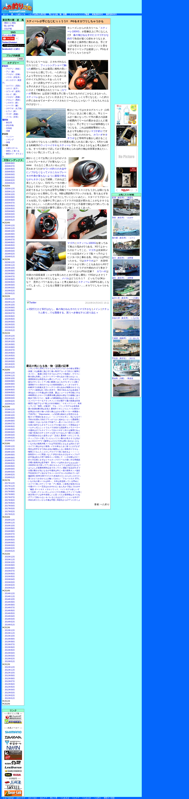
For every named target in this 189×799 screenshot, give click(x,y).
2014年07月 (9, 607)
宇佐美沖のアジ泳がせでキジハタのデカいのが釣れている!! (53, 473)
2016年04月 (9, 542)
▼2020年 (6, 370)
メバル (65, 278)
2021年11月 (9, 339)
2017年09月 (9, 491)
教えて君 (53, 798)
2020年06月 (9, 390)
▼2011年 (6, 701)
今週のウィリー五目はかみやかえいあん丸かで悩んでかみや (54, 486)
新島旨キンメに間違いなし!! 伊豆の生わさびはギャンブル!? (54, 454)
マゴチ (70, 243)
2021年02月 (9, 364)
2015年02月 (9, 585)
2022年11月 (9, 302)
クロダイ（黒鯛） (13, 97)
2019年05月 (9, 429)
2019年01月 (9, 440)
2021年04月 (9, 358)
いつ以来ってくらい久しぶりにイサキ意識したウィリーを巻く (55, 492)
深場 (8, 142)
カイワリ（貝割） (13, 86)
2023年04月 (9, 285)
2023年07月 (9, 276)
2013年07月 (9, 644)
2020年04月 (9, 395)
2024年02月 (9, 254)
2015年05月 (9, 576)
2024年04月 (9, 248)
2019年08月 (9, 421)
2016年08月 (9, 531)
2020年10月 (9, 378)
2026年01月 (9, 183)
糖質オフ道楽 (109, 798)
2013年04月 (9, 653)
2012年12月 (9, 667)
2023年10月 (9, 268)
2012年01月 (9, 698)
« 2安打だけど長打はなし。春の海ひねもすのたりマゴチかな (59, 309)
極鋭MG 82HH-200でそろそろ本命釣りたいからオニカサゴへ (54, 476)
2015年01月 (9, 588)
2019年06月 (9, 426)
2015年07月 (9, 571)
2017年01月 (9, 514)
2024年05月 (9, 245)
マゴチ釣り (97, 131)
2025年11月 (9, 191)
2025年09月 (9, 197)
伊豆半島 (10, 125)
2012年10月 (9, 673)
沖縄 (8, 131)
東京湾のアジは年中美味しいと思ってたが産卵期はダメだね (54, 495)
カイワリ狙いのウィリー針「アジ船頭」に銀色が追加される (54, 484)
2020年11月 (9, 375)
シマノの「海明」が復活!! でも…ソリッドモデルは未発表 (53, 406)
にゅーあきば (8, 798)
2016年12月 (9, 520)
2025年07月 (9, 203)
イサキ (53, 145)
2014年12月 (9, 593)
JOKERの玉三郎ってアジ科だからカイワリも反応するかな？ (54, 465)
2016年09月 (9, 528)
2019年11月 (9, 412)
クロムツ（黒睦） (13, 100)
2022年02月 (9, 327)
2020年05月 (9, 392)
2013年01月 (9, 661)
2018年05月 (9, 466)
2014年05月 (9, 613)
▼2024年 (6, 223)
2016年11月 (9, 523)
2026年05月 (9, 172)
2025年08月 (9, 200)
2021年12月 (9, 336)
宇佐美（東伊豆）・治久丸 (123, 358)
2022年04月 (9, 322)
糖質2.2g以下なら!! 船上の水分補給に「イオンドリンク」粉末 (55, 403)
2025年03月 (9, 214)
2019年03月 (9, 435)
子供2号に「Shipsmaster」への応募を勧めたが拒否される (53, 414)
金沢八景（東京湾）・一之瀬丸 (125, 298)
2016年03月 (9, 545)
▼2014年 (6, 591)
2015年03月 (9, 582)
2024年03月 (9, 251)
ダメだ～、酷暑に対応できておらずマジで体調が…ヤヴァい (54, 374)
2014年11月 (9, 596)
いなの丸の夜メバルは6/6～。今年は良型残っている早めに (53, 481)
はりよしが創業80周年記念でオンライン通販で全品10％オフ (54, 468)
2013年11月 (9, 633)
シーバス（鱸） (12, 105)
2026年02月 (9, 180)
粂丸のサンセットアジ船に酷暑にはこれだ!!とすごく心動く (53, 382)
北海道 (9, 128)
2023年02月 (9, 291)
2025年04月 (9, 211)
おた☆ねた (32, 798)
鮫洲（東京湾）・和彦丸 (122, 198)
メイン (96, 309)
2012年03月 (9, 693)
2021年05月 (9, 356)
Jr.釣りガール (12, 148)
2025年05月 (9, 208)
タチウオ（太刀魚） (14, 108)
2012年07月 (9, 681)
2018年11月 (9, 449)
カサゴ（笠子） (12, 88)
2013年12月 (9, 630)
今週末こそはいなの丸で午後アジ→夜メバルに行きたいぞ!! (53, 422)
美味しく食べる (12, 151)
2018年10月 (9, 452)
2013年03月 (9, 656)
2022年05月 (9, 319)
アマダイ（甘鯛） (13, 74)
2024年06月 (9, 242)
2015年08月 (9, 568)
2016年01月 (9, 551)
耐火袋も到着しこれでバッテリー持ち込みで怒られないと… (54, 376)
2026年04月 (9, 174)
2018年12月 (9, 446)
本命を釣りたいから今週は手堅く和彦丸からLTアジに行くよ (54, 500)
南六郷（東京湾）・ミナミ (123, 238)
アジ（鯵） (11, 71)
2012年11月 (9, 670)
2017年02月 (9, 511)
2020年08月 (9, 384)
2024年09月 (9, 234)
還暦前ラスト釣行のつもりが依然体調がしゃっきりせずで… (54, 385)
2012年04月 (9, 690)
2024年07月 (9, 240)
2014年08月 (9, 605)
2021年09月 (9, 344)
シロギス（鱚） (12, 103)
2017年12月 (9, 483)
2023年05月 (9, 282)
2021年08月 (9, 347)
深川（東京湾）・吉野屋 (122, 258)
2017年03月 (9, 508)
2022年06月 (9, 316)
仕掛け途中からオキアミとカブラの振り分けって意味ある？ (54, 425)
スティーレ (32, 97)
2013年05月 (9, 650)
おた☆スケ (21, 798)
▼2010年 (6, 704)
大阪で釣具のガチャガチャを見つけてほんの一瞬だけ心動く (54, 433)
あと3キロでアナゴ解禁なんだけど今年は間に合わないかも (53, 441)
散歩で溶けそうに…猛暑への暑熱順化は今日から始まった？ (54, 398)
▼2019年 (6, 407)
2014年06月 (9, 610)
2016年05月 (9, 540)
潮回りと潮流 (10, 23)
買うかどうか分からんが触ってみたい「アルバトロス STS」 (54, 478)
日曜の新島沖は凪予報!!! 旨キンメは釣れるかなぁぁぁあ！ (54, 462)
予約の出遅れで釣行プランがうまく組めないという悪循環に (54, 419)
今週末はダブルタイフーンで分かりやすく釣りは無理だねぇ (54, 430)
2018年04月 (9, 469)
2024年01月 (9, 256)
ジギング (10, 139)
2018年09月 (9, 455)
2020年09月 (9, 381)
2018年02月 (9, 475)
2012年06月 (9, 684)
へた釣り (97, 798)
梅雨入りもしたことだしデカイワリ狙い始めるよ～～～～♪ (53, 452)
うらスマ (75, 798)
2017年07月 (9, 497)
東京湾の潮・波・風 (13, 20)
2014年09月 (9, 602)
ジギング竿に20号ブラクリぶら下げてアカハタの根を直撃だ (54, 368)
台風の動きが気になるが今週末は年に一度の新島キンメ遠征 (54, 470)
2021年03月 (9, 361)
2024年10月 (9, 231)
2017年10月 (9, 489)
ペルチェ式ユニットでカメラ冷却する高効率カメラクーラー (54, 427)
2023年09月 (9, 271)
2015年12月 (9, 557)
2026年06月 (9, 169)
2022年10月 (9, 305)
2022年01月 (9, 330)
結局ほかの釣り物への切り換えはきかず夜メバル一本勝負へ (54, 411)
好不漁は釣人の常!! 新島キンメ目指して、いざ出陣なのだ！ (54, 457)
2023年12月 (9, 262)
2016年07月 (9, 534)
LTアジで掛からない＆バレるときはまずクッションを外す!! (53, 497)
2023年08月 (9, 273)
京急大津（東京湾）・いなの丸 (125, 318)
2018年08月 (9, 458)
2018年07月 (9, 460)
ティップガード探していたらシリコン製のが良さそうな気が (54, 438)
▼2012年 (6, 664)
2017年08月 (9, 494)
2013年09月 (9, 639)
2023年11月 (9, 265)
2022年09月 (9, 307)
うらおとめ (86, 798)
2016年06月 (9, 537)
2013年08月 (9, 642)
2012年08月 (9, 678)
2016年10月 (9, 526)
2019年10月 (9, 415)
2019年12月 (9, 409)
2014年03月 (9, 619)
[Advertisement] (88, 6)
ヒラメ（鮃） (12, 111)
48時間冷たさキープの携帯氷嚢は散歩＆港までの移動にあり (54, 395)
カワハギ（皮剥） (13, 91)
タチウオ (88, 260)
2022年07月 (9, 313)
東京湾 (9, 122)
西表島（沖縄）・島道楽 (122, 378)
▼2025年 (6, 186)
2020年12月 (9, 373)
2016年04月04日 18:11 (97, 303)
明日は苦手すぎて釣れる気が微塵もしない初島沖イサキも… (54, 449)
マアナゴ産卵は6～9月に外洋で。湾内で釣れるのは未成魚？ (54, 390)
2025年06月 (9, 206)
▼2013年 (6, 627)
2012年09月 (9, 675)
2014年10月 (9, 599)
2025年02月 (9, 217)
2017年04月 (9, 506)
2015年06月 (9, 574)
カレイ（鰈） (12, 94)
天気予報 (8, 29)
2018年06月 (9, 463)
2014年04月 (9, 616)
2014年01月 (9, 625)
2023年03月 (9, 288)
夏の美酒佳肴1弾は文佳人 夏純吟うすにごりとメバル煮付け (54, 409)
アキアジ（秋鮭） (13, 69)
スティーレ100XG (86, 243)
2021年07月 (9, 350)
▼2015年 (6, 554)
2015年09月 (9, 565)
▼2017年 (6, 480)
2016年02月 (9, 548)
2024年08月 (9, 237)
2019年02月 (9, 438)
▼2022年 (6, 296)
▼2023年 (6, 259)
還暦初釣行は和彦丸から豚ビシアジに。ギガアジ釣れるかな (54, 379)
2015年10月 (9, 562)
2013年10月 (9, 636)
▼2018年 (6, 443)
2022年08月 (9, 310)
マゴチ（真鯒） (12, 114)
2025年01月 (9, 220)
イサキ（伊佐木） (13, 77)
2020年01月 (9, 404)
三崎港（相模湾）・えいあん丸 (125, 338)
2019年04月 (9, 432)
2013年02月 (9, 658)
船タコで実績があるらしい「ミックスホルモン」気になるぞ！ (55, 417)
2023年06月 (9, 279)
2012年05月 (9, 687)
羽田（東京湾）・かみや (122, 218)
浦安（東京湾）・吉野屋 (122, 278)
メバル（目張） (12, 117)
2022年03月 (9, 324)
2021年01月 (9, 367)
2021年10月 (9, 341)
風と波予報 (9, 26)
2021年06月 (9, 353)
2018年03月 (9, 472)
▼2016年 (6, 517)
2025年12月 (9, 189)
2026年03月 (9, 177)
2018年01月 (9, 477)
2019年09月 (9, 418)
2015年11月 (9, 559)
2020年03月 (9, 398)
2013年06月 (9, 647)
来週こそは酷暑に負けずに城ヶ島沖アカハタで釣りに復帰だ (54, 371)
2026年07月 (9, 166)
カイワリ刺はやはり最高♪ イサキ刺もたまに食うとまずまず (54, 446)
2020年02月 (9, 401)
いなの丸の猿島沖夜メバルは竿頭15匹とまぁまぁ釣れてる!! (53, 444)
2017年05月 (9, 503)
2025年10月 (9, 194)
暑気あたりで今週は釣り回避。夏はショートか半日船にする (54, 393)
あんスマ (43, 798)
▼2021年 (6, 333)
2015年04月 (9, 579)
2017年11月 (9, 486)
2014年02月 (9, 622)
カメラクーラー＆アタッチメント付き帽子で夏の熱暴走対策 (54, 401)
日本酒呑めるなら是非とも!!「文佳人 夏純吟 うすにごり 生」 (54, 435)
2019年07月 (9, 423)
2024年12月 (9, 225)
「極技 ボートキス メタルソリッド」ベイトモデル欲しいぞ (53, 489)
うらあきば (64, 798)
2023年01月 (9, 293)
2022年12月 (9, 299)
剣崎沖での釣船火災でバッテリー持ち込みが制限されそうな (54, 387)
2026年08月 (9, 163)
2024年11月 (9, 228)
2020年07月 (9, 387)
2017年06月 (9, 500)
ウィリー (45, 145)
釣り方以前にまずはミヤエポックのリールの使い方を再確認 (54, 460)
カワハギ (98, 134)
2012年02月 (9, 695)
